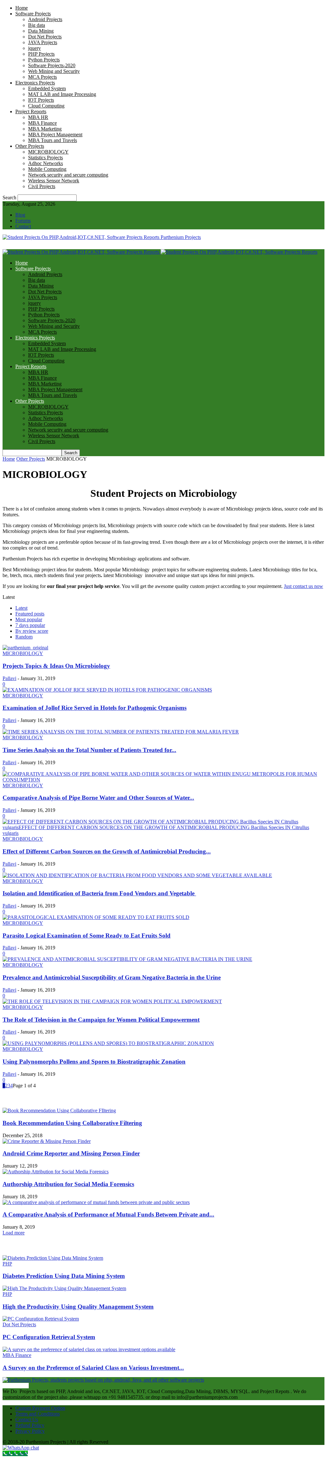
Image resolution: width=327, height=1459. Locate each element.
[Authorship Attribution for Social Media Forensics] (56, 1171)
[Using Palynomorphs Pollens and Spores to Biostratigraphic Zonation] (108, 1043)
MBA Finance (42, 123)
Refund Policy (29, 1425)
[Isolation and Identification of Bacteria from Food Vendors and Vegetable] (137, 875)
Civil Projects (41, 186)
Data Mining (41, 31)
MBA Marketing (45, 128)
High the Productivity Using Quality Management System (78, 1306)
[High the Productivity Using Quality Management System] (64, 1288)
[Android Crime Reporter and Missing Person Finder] (47, 1141)
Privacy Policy (30, 1431)
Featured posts (29, 613)
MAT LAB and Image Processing (62, 94)
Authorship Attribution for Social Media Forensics (68, 1184)
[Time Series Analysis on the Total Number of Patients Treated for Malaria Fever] (121, 731)
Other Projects (29, 146)
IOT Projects (41, 100)
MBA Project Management (55, 134)
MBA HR (38, 117)
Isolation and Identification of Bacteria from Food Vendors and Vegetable (99, 893)
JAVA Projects (42, 42)
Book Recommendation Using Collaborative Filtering (72, 1123)
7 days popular (30, 625)
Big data (36, 25)
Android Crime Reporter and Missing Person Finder (71, 1153)
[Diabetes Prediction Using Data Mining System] (53, 1258)
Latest (21, 608)
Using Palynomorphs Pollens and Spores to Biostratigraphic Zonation (94, 1061)
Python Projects (44, 59)
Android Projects (45, 19)
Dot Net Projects (45, 36)
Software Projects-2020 (51, 65)
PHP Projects (41, 54)
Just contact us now (303, 586)
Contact (23, 226)
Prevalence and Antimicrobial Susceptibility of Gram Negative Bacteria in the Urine (112, 977)
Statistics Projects (45, 157)
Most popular (28, 619)
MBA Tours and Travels (52, 140)
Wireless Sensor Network (53, 180)
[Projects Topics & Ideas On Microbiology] (25, 647)
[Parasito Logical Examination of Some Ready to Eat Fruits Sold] (96, 917)
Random (24, 636)
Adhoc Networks (45, 163)
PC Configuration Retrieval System (49, 1337)
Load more (14, 1232)
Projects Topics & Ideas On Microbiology (56, 665)
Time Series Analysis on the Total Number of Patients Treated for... (89, 750)
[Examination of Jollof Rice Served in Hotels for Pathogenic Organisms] (107, 690)
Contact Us (26, 1419)
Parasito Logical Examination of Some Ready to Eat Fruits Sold (87, 935)
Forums (23, 220)
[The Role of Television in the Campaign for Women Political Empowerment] (112, 1001)
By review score (31, 631)
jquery (34, 48)
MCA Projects (42, 77)
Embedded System (47, 88)
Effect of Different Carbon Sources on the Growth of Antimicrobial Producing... (107, 851)
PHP (7, 1263)
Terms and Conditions (37, 1413)
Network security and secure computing (68, 175)
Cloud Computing (46, 105)
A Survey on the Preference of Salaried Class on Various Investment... (93, 1367)
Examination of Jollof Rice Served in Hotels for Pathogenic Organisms (94, 707)
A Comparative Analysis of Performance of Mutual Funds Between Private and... (108, 1214)
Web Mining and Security (54, 71)
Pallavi (9, 678)
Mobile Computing (47, 169)
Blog (20, 215)
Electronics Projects (35, 82)
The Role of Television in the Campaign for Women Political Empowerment (101, 1019)
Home (21, 8)
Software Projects (33, 13)
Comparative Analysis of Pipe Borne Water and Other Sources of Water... (98, 797)
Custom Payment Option (40, 1408)
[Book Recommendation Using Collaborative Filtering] (59, 1110)
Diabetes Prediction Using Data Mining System (64, 1276)
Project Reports (30, 111)
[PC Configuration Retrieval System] (41, 1318)
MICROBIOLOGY (48, 152)
